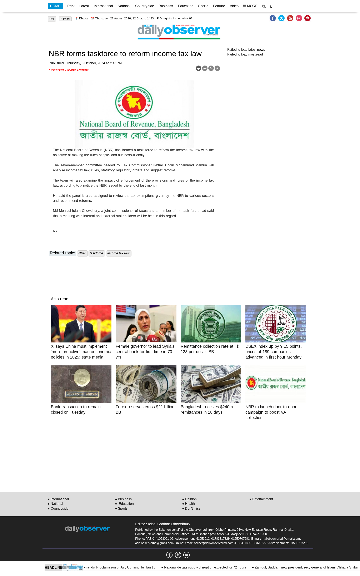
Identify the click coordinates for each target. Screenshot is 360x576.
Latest (84, 6)
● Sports (121, 508)
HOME (55, 6)
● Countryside (58, 508)
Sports (203, 6)
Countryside (144, 6)
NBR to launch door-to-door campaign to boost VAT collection (270, 412)
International (103, 6)
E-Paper (65, 18)
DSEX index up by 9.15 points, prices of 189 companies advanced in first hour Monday (273, 351)
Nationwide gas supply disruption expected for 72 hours (193, 567)
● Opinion (189, 499)
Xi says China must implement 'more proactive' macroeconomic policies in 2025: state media (81, 351)
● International (58, 499)
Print (71, 6)
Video (234, 6)
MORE (252, 6)
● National (55, 503)
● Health (188, 503)
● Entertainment (261, 499)
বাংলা (51, 18)
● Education (124, 503)
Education (185, 6)
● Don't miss (191, 508)
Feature (219, 6)
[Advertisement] (176, 455)
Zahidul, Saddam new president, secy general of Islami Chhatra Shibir (294, 567)
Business (166, 6)
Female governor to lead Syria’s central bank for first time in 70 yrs (145, 351)
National (124, 6)
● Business (123, 499)
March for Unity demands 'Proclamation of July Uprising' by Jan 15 (95, 567)
